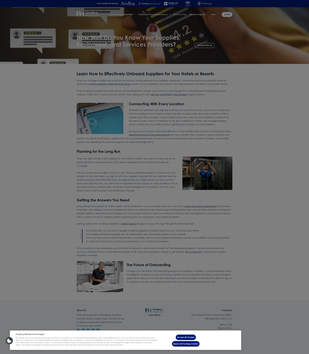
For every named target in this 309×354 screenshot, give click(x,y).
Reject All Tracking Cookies (185, 344)
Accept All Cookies (186, 337)
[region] (125, 340)
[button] (9, 341)
